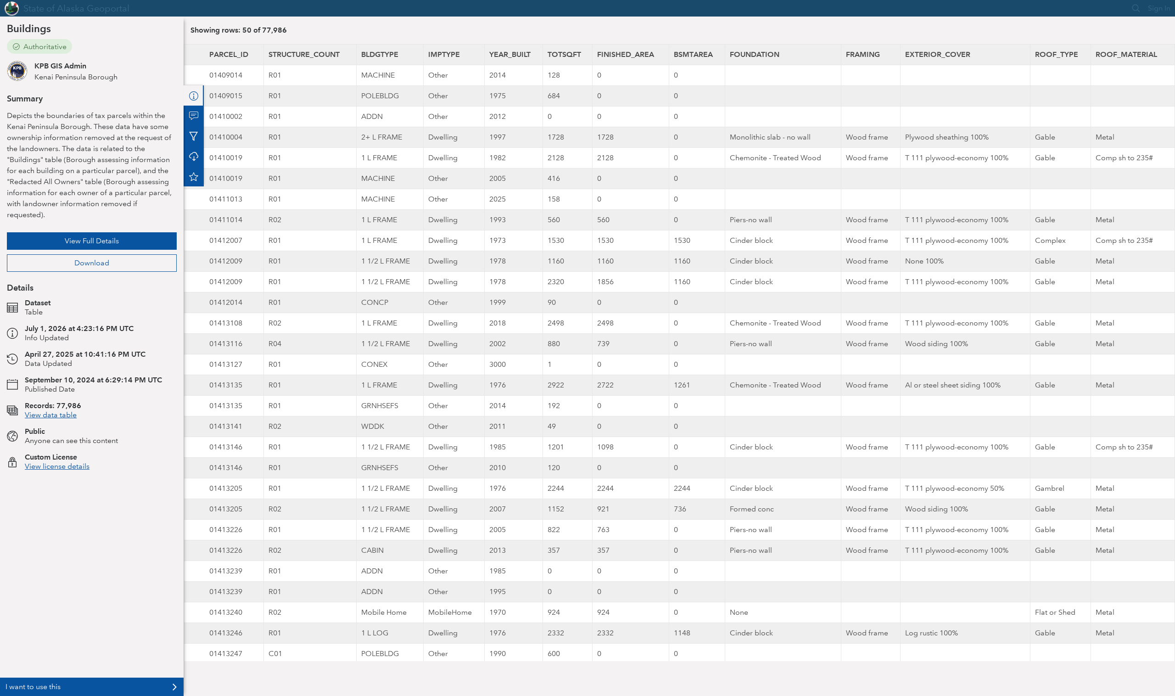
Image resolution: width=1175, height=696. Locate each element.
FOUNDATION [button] (754, 54)
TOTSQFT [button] (564, 54)
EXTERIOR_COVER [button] (937, 54)
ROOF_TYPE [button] (1056, 54)
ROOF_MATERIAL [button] (1126, 54)
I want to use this (33, 686)
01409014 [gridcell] (225, 75)
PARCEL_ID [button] (228, 54)
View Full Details (92, 240)
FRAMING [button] (863, 54)
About (194, 95)
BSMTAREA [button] (693, 54)
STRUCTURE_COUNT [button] (304, 54)
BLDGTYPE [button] (379, 54)
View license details (57, 466)
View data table (51, 414)
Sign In (1159, 8)
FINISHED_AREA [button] (625, 54)
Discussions (194, 116)
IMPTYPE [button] (444, 54)
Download (91, 262)
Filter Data (194, 136)
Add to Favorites (194, 176)
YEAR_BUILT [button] (510, 54)
